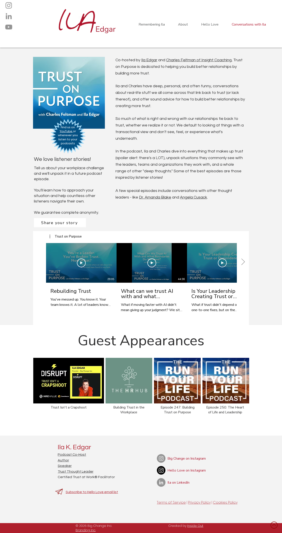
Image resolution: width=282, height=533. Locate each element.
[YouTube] (8, 27)
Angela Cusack (193, 197)
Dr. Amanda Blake (155, 197)
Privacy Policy (199, 502)
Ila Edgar (149, 60)
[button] (66, 236)
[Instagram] (8, 5)
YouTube (66, 131)
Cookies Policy (225, 502)
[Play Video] (81, 262)
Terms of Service (171, 502)
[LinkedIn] (8, 16)
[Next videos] (243, 262)
